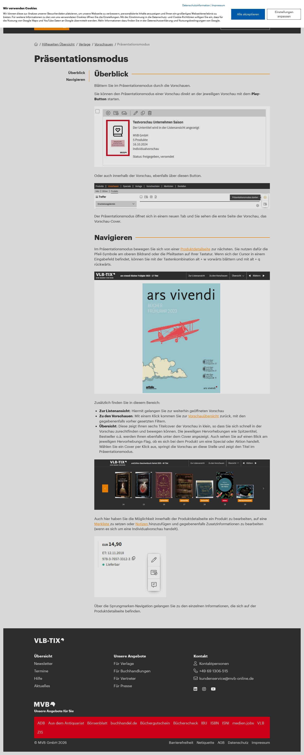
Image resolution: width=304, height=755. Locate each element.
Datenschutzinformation (196, 5)
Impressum (218, 5)
